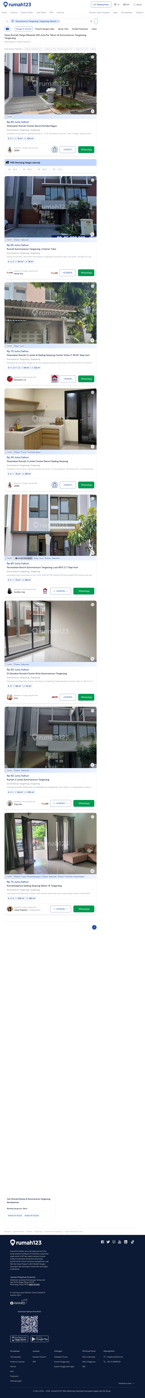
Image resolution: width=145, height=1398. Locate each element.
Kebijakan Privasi (61, 1357)
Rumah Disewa (18, 1232)
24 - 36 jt (12, 169)
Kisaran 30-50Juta (32, 1216)
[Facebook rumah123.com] (102, 1242)
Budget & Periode (23, 29)
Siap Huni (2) (82, 49)
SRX (83, 1366)
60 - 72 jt (57, 169)
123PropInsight (16, 1381)
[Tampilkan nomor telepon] (67, 591)
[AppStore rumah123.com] (19, 1339)
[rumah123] (25, 1243)
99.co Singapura (88, 1362)
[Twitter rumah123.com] (108, 1242)
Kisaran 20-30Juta (15, 1216)
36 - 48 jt (27, 169)
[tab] (30, 1209)
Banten (29, 1232)
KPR (34, 1362)
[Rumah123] (17, 4)
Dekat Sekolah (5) (33, 49)
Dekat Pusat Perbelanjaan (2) (58, 49)
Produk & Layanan (17, 1362)
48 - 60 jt (42, 169)
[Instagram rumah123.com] (114, 1242)
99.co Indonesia (88, 1357)
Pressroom (14, 1376)
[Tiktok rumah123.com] (132, 1242)
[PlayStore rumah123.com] (40, 1339)
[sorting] (12, 28)
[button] (46, 21)
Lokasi (94, 29)
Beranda (7, 1232)
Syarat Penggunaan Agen (64, 1366)
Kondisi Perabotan (80, 29)
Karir (12, 1371)
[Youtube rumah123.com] (119, 1242)
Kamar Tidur (63, 29)
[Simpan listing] (92, 57)
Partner (13, 1366)
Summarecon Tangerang (53, 1232)
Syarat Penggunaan (62, 1362)
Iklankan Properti (39, 1357)
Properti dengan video (44, 29)
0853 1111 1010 (34, 1284)
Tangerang (38, 1232)
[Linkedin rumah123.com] (125, 1242)
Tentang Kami (15, 1357)
